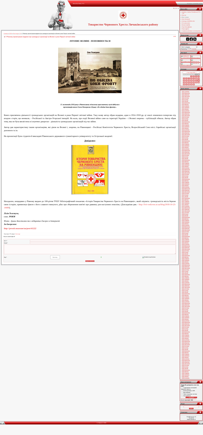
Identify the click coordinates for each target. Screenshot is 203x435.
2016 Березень (186, 179)
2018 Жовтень (185, 228)
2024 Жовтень (185, 343)
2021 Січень (185, 271)
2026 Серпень (185, 378)
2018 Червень (185, 222)
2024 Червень (185, 336)
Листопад (15, 33)
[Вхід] (178, 8)
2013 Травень (185, 125)
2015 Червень (185, 164)
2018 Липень (185, 223)
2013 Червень (185, 126)
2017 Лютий (185, 196)
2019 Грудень (185, 250)
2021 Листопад (186, 287)
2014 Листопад (186, 153)
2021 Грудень (185, 288)
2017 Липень (185, 204)
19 (184, 82)
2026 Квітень (185, 371)
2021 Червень (185, 279)
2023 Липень (185, 319)
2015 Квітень (185, 161)
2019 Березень (186, 236)
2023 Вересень (186, 322)
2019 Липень (185, 242)
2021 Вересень (186, 284)
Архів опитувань (192, 398)
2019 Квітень (185, 238)
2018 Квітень (185, 218)
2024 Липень (185, 338)
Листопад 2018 (191, 72)
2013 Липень (185, 128)
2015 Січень (185, 156)
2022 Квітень (185, 295)
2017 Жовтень (185, 209)
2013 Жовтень (185, 133)
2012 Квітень (185, 104)
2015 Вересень (186, 169)
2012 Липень (185, 109)
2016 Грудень (185, 193)
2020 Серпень (185, 263)
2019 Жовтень (185, 247)
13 (186, 80)
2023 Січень (185, 309)
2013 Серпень (185, 129)
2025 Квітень (185, 352)
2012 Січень (185, 99)
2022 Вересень (186, 303)
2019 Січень (185, 233)
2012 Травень (185, 105)
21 (188, 82)
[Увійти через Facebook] (191, 39)
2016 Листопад (186, 191)
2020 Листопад (186, 268)
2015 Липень (185, 166)
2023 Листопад (186, 325)
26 (184, 84)
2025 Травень (185, 354)
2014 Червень (185, 145)
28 (188, 84)
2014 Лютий (185, 139)
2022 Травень (185, 296)
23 (193, 82)
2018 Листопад (186, 230)
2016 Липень (185, 185)
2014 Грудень (185, 155)
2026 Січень (185, 366)
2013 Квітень (185, 123)
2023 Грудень (185, 327)
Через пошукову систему (190, 394)
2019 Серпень (185, 244)
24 (196, 82)
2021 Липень (185, 281)
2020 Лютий (185, 253)
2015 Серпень (185, 168)
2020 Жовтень (185, 266)
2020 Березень (186, 255)
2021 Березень (186, 274)
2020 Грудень (185, 269)
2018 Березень (186, 217)
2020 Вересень (186, 265)
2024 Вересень (186, 341)
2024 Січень (185, 328)
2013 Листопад (186, 134)
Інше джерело (187, 395)
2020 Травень (185, 258)
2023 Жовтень (185, 323)
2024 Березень (186, 331)
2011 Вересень (186, 93)
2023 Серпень (185, 320)
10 (196, 78)
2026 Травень (185, 373)
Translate (193, 49)
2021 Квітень (185, 276)
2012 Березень (186, 102)
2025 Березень (186, 351)
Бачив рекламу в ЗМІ (189, 390)
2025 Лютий (185, 349)
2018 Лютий (185, 215)
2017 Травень (185, 201)
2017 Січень (185, 195)
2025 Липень (185, 357)
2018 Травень (185, 220)
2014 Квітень (185, 142)
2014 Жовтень (185, 152)
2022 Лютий (185, 292)
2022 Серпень (185, 301)
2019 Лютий (185, 234)
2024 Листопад (186, 344)
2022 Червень (185, 298)
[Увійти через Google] (194, 39)
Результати (184, 398)
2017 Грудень (185, 212)
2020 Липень (185, 261)
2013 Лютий (185, 120)
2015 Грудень (185, 174)
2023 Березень (186, 312)
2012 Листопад (186, 115)
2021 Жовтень (185, 285)
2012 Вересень (186, 112)
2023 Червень (185, 317)
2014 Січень (185, 137)
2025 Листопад (186, 363)
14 (188, 80)
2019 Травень (185, 239)
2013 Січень (185, 118)
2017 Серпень (185, 206)
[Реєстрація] (176, 8)
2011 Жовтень (185, 94)
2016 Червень (185, 183)
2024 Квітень (185, 333)
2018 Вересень (186, 226)
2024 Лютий (185, 330)
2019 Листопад (186, 249)
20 (186, 82)
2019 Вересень (186, 246)
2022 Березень (186, 293)
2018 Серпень (185, 225)
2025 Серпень (185, 358)
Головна (6, 33)
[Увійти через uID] (187, 39)
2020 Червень (185, 260)
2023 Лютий (185, 311)
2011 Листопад (186, 96)
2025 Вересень (186, 360)
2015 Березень (186, 160)
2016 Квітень (185, 180)
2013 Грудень (185, 136)
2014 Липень (185, 147)
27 (186, 84)
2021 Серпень (185, 282)
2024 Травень (185, 335)
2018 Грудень (185, 231)
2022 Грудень (185, 308)
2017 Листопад (186, 211)
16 (193, 80)
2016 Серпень (185, 187)
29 (191, 84)
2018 (10, 33)
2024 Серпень (185, 339)
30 (193, 84)
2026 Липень (185, 376)
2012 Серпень (185, 110)
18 (20, 33)
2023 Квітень (185, 314)
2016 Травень (185, 182)
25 (198, 82)
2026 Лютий (185, 368)
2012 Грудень (185, 117)
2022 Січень (185, 290)
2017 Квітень (185, 199)
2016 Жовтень (185, 190)
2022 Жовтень (185, 304)
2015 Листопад (186, 172)
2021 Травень (185, 277)
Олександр (17, 234)
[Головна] (173, 8)
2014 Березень (186, 140)
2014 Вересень (186, 150)
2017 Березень (186, 198)
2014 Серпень (185, 148)
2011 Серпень (185, 91)
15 (191, 80)
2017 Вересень (186, 207)
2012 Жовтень (185, 113)
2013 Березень (186, 121)
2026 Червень (185, 374)
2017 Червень (185, 203)
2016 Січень (185, 176)
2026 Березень (186, 370)
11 (198, 78)
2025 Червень (185, 355)
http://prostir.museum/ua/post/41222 (20, 228)
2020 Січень (185, 252)
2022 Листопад (186, 306)
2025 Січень (185, 347)
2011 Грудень (185, 98)
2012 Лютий (185, 101)
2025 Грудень (185, 365)
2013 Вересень (186, 131)
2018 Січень (185, 214)
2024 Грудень (185, 346)
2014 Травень (185, 144)
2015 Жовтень (185, 171)
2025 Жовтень (185, 362)
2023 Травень (185, 316)
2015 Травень (185, 163)
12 (184, 80)
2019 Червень (185, 241)
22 (191, 82)
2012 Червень (185, 107)
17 (196, 80)
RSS (83, 3)
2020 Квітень (185, 257)
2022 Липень (185, 300)
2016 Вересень (186, 188)
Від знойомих (186, 392)
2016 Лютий (185, 177)
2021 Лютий (185, 273)
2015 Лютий (185, 158)
